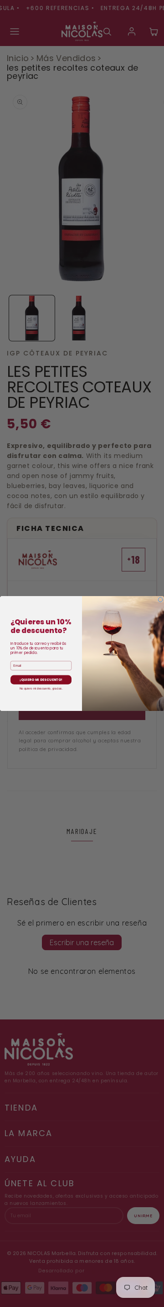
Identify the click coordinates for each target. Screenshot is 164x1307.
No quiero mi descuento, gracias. (41, 688)
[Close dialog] (160, 599)
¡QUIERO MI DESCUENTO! (41, 680)
